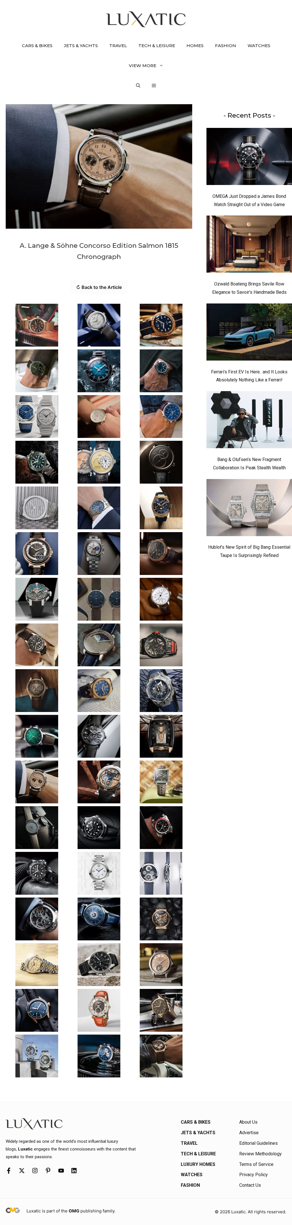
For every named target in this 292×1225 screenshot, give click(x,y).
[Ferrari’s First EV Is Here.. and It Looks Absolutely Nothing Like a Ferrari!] (249, 333)
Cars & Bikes (37, 45)
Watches (259, 45)
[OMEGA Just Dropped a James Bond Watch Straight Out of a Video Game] (249, 158)
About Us (248, 1122)
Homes (195, 45)
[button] (138, 86)
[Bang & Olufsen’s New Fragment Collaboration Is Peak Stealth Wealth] (249, 421)
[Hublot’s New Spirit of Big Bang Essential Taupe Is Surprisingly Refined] (249, 509)
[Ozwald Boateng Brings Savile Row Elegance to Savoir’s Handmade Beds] (249, 245)
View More (142, 65)
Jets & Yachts (81, 45)
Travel (118, 45)
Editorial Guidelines (258, 1143)
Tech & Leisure (156, 45)
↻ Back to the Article (99, 287)
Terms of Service (256, 1164)
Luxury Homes (198, 1164)
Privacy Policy (253, 1174)
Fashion (225, 45)
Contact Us (250, 1185)
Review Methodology (260, 1153)
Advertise (249, 1132)
